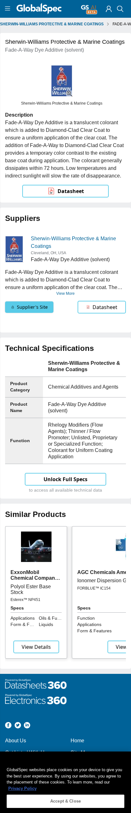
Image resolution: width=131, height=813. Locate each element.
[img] (109, 9)
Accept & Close (65, 801)
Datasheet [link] (71, 191)
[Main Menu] (8, 9)
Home (77, 740)
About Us (15, 740)
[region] (65, 782)
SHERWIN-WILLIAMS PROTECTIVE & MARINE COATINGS (52, 24)
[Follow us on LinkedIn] (27, 726)
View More (65, 293)
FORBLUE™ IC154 (94, 588)
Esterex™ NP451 (25, 599)
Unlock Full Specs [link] (65, 479)
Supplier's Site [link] (32, 307)
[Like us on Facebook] (8, 726)
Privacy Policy (22, 788)
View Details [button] (36, 646)
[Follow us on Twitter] (18, 726)
